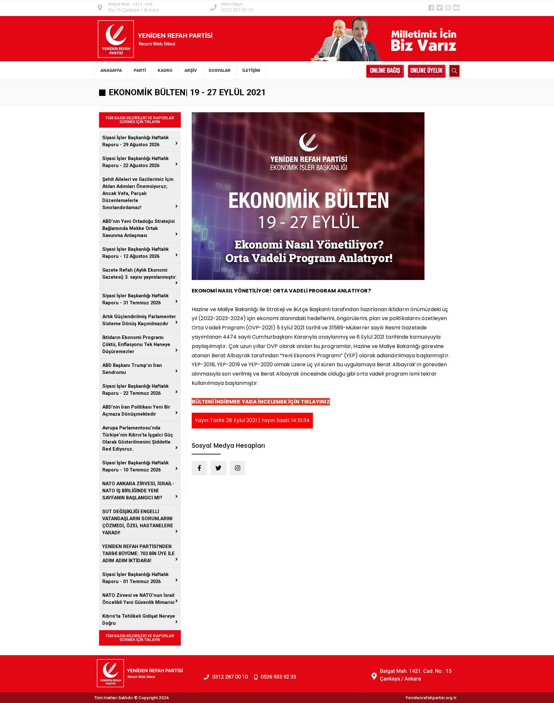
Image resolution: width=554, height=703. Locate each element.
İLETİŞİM (251, 70)
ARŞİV (190, 70)
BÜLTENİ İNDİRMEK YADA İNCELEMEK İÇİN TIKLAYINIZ (261, 401)
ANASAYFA (111, 70)
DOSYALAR (220, 70)
